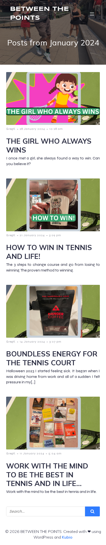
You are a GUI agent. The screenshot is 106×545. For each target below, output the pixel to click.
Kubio (67, 537)
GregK (11, 129)
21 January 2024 (32, 235)
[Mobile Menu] (92, 14)
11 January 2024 (32, 453)
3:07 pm (55, 341)
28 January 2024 (32, 129)
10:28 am (56, 129)
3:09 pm (55, 235)
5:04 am (55, 453)
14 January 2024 (32, 341)
